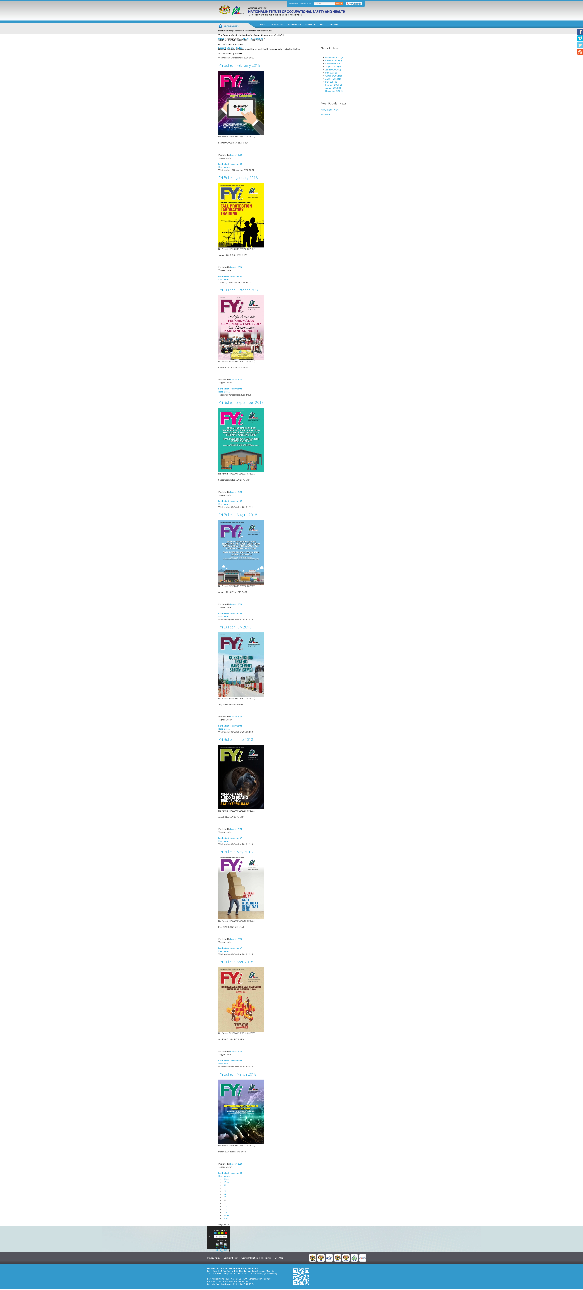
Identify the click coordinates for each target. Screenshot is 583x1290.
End (226, 1218)
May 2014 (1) (331, 81)
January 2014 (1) (333, 88)
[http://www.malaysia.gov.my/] (312, 1257)
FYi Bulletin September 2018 (241, 402)
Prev (226, 1182)
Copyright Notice (249, 1258)
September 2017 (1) (334, 63)
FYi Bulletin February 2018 (239, 65)
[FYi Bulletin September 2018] (241, 439)
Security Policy (231, 1258)
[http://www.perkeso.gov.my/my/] (354, 1257)
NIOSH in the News (330, 109)
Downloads (310, 24)
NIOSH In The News (253, 38)
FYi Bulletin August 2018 (237, 514)
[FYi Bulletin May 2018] (241, 888)
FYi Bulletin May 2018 (235, 851)
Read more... (224, 167)
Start (226, 1179)
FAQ (322, 24)
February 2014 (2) (333, 85)
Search (339, 3)
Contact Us (334, 24)
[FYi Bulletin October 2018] (241, 327)
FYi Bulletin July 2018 (234, 627)
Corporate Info (276, 24)
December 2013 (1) (334, 91)
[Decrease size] (225, 1246)
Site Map (279, 1258)
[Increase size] (217, 1246)
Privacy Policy (213, 1258)
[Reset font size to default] (221, 1246)
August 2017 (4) (333, 66)
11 (225, 1209)
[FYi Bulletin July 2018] (241, 664)
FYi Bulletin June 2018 (235, 739)
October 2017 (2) (333, 60)
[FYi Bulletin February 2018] (241, 102)
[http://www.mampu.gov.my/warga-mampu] (362, 1257)
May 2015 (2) (331, 72)
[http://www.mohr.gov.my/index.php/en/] (337, 1257)
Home (262, 24)
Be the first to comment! (230, 164)
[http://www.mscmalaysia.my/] (329, 1257)
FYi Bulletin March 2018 (237, 1074)
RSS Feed (325, 114)
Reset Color (220, 1236)
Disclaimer (266, 1258)
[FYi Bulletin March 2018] (241, 1111)
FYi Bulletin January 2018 (238, 177)
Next (226, 1215)
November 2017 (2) (334, 57)
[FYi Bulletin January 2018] (241, 215)
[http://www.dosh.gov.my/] (346, 1257)
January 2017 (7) (333, 69)
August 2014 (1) (333, 78)
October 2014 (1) (333, 75)
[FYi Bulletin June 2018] (241, 776)
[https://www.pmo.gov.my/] (321, 1257)
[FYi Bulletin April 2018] (241, 999)
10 (225, 1206)
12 (225, 1212)
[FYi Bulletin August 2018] (241, 552)
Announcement (294, 24)
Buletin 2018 (236, 155)
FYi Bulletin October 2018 (238, 289)
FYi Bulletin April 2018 (235, 961)
